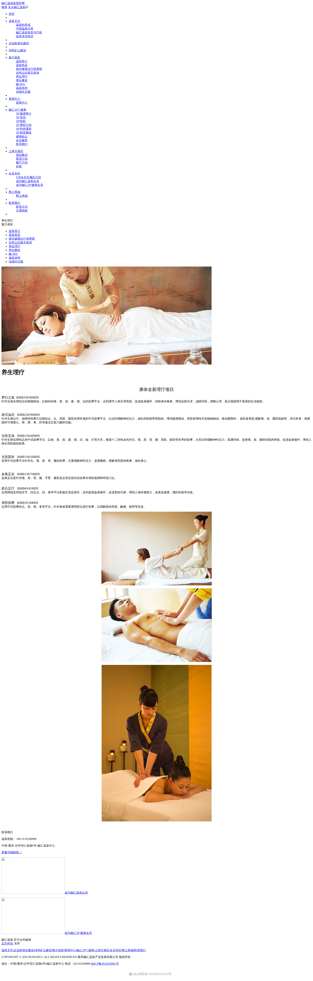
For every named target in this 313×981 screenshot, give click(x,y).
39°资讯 (21, 117)
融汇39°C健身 (17, 109)
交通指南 (22, 210)
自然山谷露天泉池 (27, 72)
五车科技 (7, 943)
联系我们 (22, 144)
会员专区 (14, 173)
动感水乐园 (23, 91)
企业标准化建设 (19, 43)
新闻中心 (14, 98)
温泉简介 (22, 61)
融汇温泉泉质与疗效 (29, 32)
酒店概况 (22, 155)
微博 (4, 7)
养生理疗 (22, 76)
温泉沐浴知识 (24, 36)
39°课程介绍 (24, 125)
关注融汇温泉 (16, 7)
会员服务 (22, 140)
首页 (11, 13)
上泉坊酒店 (16, 151)
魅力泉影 (14, 57)
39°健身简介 (24, 113)
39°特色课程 (24, 128)
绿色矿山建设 (17, 50)
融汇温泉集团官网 (13, 3)
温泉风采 (22, 65)
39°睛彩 (21, 121)
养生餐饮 (22, 80)
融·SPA (20, 84)
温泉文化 (14, 21)
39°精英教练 (24, 132)
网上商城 (14, 192)
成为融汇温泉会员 (27, 181)
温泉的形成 (23, 24)
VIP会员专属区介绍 (28, 177)
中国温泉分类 (24, 28)
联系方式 (22, 206)
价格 (19, 166)
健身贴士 (22, 136)
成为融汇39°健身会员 (29, 184)
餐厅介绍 (22, 162)
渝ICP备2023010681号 (105, 963)
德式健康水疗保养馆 (29, 68)
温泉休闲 (22, 88)
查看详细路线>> (11, 852)
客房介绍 (22, 158)
